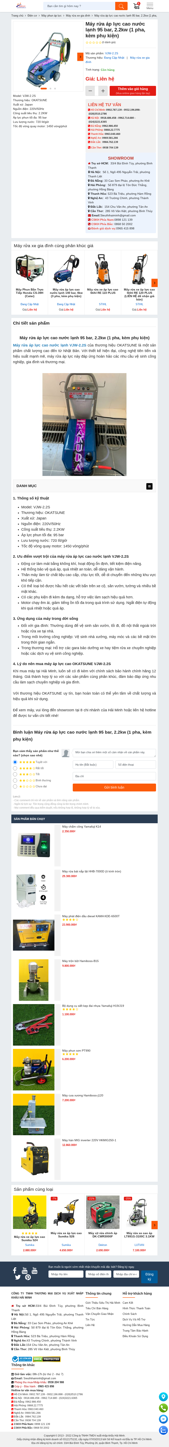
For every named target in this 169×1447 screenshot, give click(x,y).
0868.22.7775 (112, 129)
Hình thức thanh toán (136, 1308)
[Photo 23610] (48, 56)
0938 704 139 (33, 1420)
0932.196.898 (132, 109)
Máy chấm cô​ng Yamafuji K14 (81, 826)
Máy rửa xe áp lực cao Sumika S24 (29, 1238)
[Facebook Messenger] (163, 1419)
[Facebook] (14, 1270)
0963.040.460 (112, 134)
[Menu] (150, 6)
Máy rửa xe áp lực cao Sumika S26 (66, 1234)
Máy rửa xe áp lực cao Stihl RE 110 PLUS (102, 291)
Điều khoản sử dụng (135, 1336)
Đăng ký (150, 1277)
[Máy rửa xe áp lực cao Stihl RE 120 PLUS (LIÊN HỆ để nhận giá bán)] (139, 268)
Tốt (38, 774)
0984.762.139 (110, 142)
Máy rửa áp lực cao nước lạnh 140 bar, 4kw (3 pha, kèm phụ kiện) (66, 293)
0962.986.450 (110, 126)
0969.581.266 (110, 137)
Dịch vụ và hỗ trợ (134, 1319)
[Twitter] (18, 1277)
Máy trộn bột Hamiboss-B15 (80, 961)
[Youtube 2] (34, 1270)
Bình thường (43, 780)
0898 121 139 (123, 219)
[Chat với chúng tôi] (163, 1430)
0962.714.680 (126, 117)
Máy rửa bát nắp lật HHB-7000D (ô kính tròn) (91, 871)
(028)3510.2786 (98, 113)
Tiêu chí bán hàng (97, 1308)
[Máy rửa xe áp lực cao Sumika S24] (29, 1212)
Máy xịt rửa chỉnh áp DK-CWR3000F (102, 1234)
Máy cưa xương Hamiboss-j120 (82, 1095)
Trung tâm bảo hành (135, 1330)
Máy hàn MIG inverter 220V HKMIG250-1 (89, 1140)
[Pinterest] (28, 1277)
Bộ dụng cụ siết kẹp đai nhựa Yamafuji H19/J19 (93, 1005)
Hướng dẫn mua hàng (136, 1325)
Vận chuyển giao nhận (100, 1313)
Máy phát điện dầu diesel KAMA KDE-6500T (91, 916)
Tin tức (90, 1319)
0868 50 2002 (123, 224)
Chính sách (130, 1313)
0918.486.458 (108, 117)
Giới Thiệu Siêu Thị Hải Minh (103, 1302)
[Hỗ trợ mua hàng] (163, 1408)
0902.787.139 (114, 109)
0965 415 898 (125, 228)
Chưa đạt (41, 786)
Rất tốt (40, 768)
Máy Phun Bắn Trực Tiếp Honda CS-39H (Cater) (29, 293)
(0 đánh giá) (109, 42)
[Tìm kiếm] (121, 6)
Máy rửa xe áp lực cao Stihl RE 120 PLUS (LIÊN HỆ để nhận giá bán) (139, 294)
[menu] (149, 486)
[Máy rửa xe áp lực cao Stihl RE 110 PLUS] (103, 268)
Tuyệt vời (41, 762)
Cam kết (128, 1302)
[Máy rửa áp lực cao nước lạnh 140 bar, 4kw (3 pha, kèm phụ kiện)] (66, 268)
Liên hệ (90, 1325)
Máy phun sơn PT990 (76, 1050)
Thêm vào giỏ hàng (133, 91)
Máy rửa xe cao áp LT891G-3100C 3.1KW (139, 1234)
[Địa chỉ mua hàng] (163, 1397)
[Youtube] (24, 1270)
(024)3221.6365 (98, 121)
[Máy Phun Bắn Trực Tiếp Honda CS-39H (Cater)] (29, 268)
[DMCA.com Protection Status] (47, 1358)
